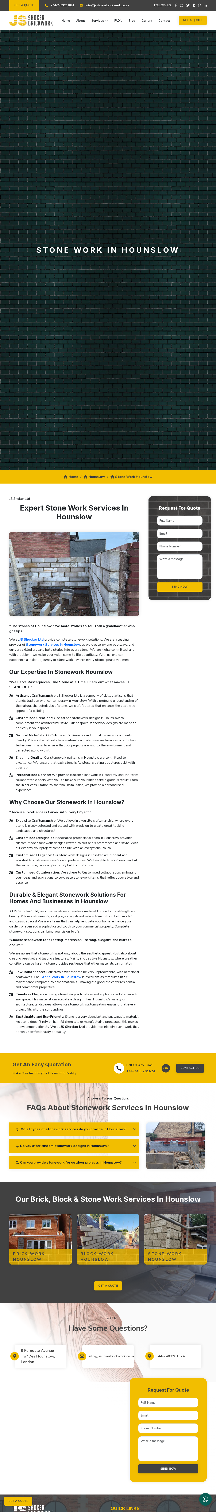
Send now (180, 587)
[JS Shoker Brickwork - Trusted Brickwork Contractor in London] (31, 20)
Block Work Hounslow (97, 1256)
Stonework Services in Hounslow (53, 644)
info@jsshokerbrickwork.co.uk (109, 1356)
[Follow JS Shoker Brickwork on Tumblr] (194, 5)
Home (66, 20)
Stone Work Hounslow (134, 476)
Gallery (147, 20)
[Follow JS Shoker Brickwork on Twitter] (188, 5)
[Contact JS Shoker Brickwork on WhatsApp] (205, 1499)
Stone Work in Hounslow (60, 977)
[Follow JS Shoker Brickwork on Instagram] (181, 5)
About (80, 20)
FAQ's (118, 20)
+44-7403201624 (140, 1071)
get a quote (108, 1286)
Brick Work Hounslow (29, 1256)
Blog (132, 20)
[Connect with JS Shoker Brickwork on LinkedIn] (205, 5)
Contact (164, 20)
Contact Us (190, 1068)
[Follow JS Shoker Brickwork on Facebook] (176, 5)
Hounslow (96, 476)
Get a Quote (24, 5)
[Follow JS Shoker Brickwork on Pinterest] (199, 5)
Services (97, 20)
